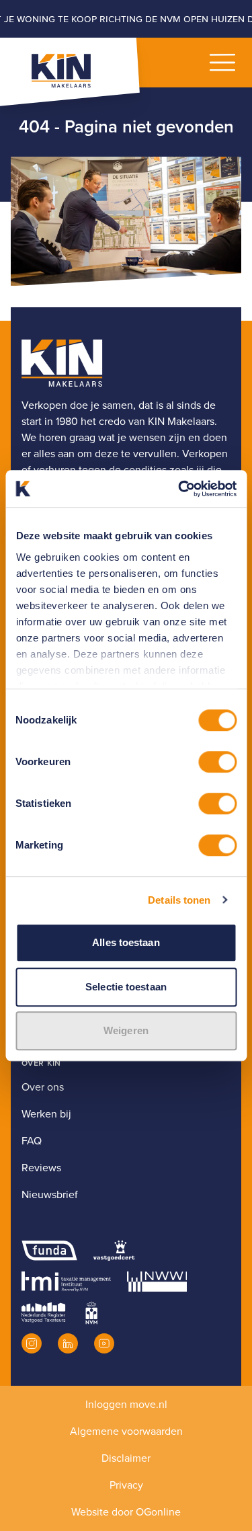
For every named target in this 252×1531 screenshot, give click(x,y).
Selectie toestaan (126, 986)
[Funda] (49, 1251)
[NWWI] (157, 1281)
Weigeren (126, 1030)
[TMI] (66, 1281)
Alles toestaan (125, 942)
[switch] (217, 762)
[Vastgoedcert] (113, 1251)
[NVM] (91, 1312)
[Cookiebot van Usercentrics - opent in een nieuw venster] (179, 489)
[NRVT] (44, 1312)
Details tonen (179, 900)
